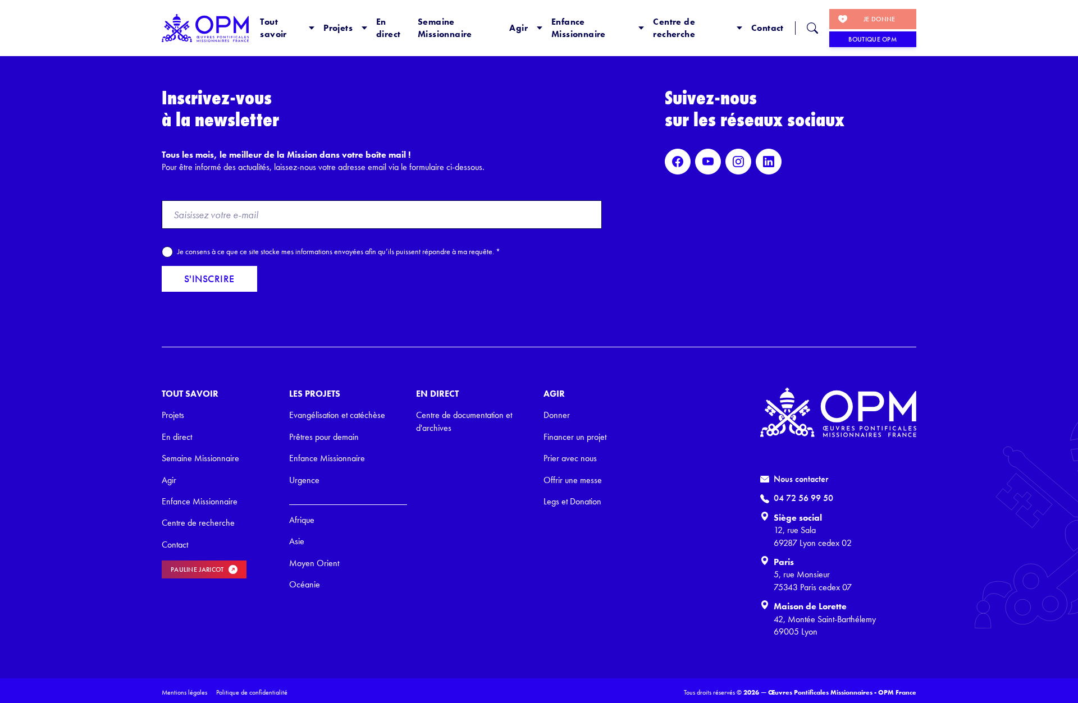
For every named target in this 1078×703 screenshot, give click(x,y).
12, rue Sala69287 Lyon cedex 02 (813, 536)
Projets (338, 28)
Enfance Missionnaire (578, 28)
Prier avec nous (570, 458)
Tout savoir (273, 28)
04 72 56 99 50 (803, 498)
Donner (556, 415)
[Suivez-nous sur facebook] (678, 161)
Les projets (314, 393)
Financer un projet (574, 437)
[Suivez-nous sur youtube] (708, 161)
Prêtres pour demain (324, 437)
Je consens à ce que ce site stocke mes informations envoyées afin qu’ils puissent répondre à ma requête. (338, 251)
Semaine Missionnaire (445, 28)
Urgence (304, 480)
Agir (518, 28)
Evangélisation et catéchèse (337, 415)
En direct (388, 28)
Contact (767, 28)
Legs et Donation (572, 501)
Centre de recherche (674, 28)
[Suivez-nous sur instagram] (738, 161)
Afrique (301, 520)
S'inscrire (209, 278)
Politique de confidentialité (251, 692)
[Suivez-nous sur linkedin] (769, 161)
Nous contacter (801, 479)
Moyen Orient (314, 563)
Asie (296, 541)
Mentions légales (184, 692)
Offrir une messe (572, 480)
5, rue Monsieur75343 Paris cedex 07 (813, 580)
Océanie (304, 584)
